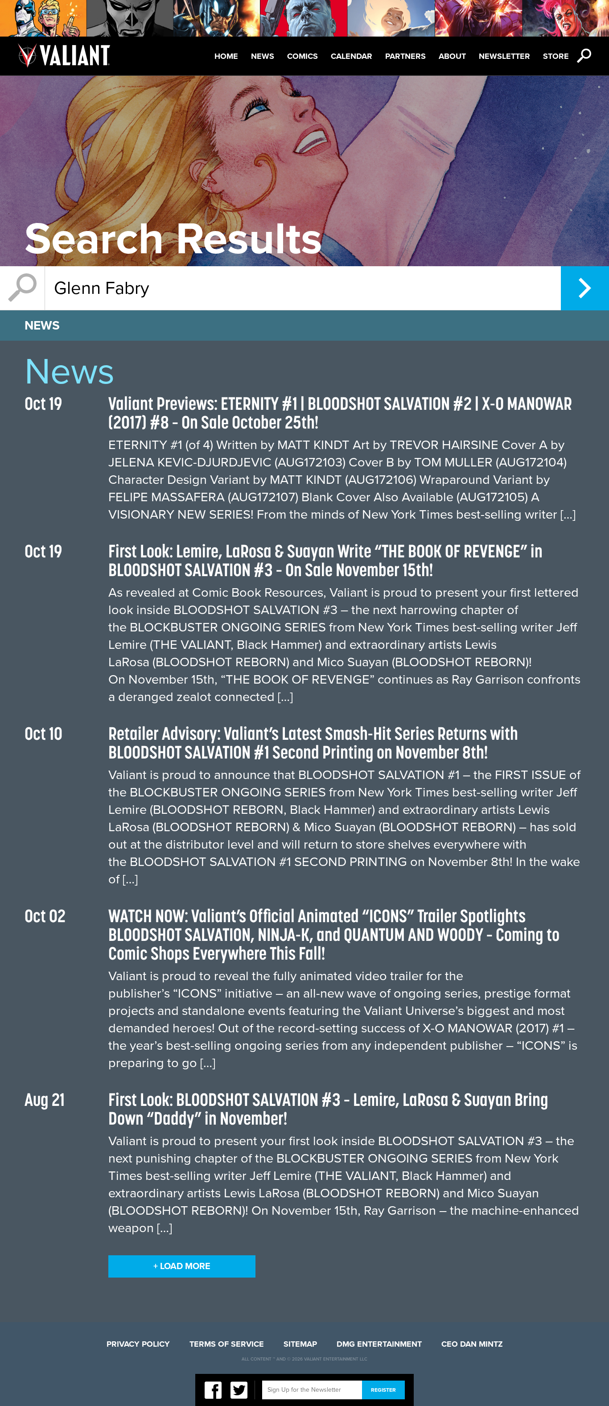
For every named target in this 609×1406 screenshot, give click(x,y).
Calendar (351, 56)
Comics (302, 56)
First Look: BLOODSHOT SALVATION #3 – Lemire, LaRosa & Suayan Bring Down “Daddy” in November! (328, 1109)
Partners (405, 56)
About (452, 56)
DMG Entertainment (379, 1344)
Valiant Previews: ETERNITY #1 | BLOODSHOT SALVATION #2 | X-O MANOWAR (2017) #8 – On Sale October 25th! (340, 412)
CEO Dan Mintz (472, 1344)
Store (556, 56)
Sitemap (300, 1344)
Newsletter (504, 56)
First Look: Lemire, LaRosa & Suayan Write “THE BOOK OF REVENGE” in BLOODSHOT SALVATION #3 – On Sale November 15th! (325, 560)
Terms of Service (226, 1344)
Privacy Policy (138, 1344)
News (262, 56)
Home (226, 56)
